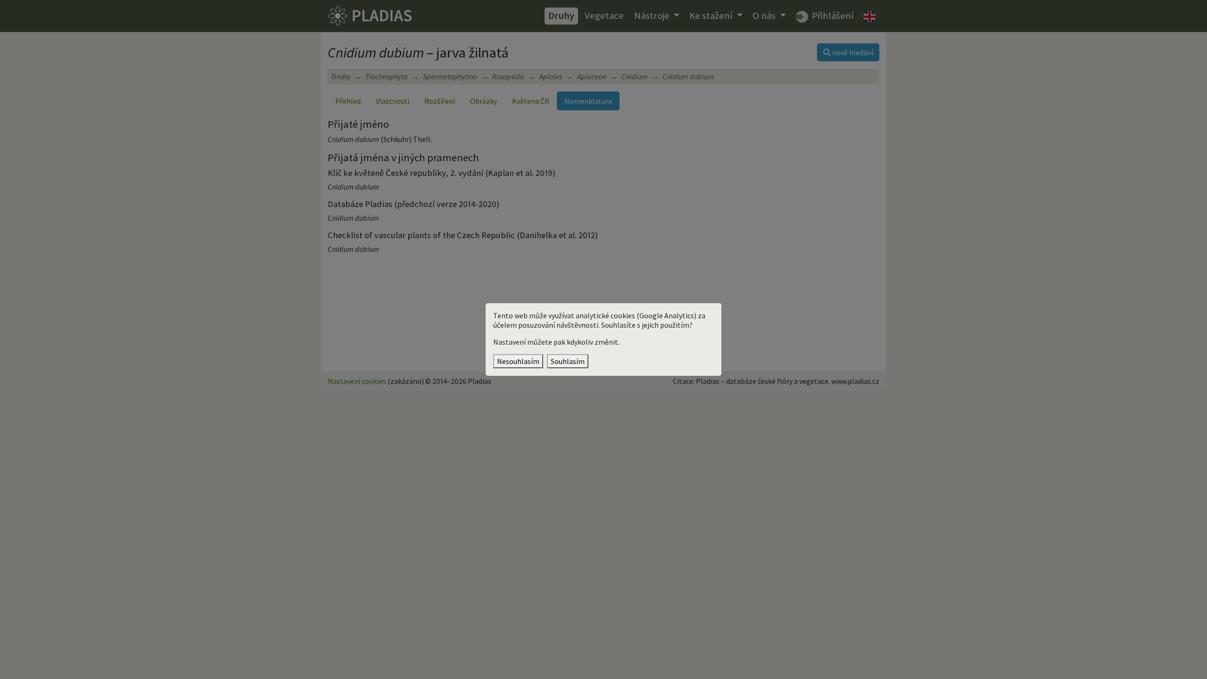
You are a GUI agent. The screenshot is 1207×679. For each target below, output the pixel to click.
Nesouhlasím (518, 361)
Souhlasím (568, 361)
